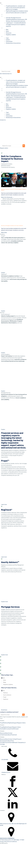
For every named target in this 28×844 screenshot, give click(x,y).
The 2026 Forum (4, 742)
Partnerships (9, 41)
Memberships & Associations (13, 43)
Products (5, 4)
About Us (5, 36)
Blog (7, 29)
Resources (8, 33)
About (9, 734)
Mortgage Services (7, 16)
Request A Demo (21, 722)
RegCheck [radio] (5, 699)
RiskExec (5, 722)
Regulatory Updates (11, 34)
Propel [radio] (4, 697)
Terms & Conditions (12, 841)
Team (7, 38)
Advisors (5, 14)
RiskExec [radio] (5, 692)
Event (15, 734)
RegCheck (10, 722)
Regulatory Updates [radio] (8, 684)
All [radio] (3, 678)
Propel (1, 722)
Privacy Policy (3, 841)
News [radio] (4, 680)
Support (15, 722)
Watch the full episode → (7, 197)
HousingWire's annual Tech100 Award (9, 728)
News (7, 31)
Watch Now (4, 232)
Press (12, 734)
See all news (4, 709)
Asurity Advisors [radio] (7, 695)
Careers (8, 39)
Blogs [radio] (4, 682)
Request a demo (4, 148)
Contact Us (3, 120)
